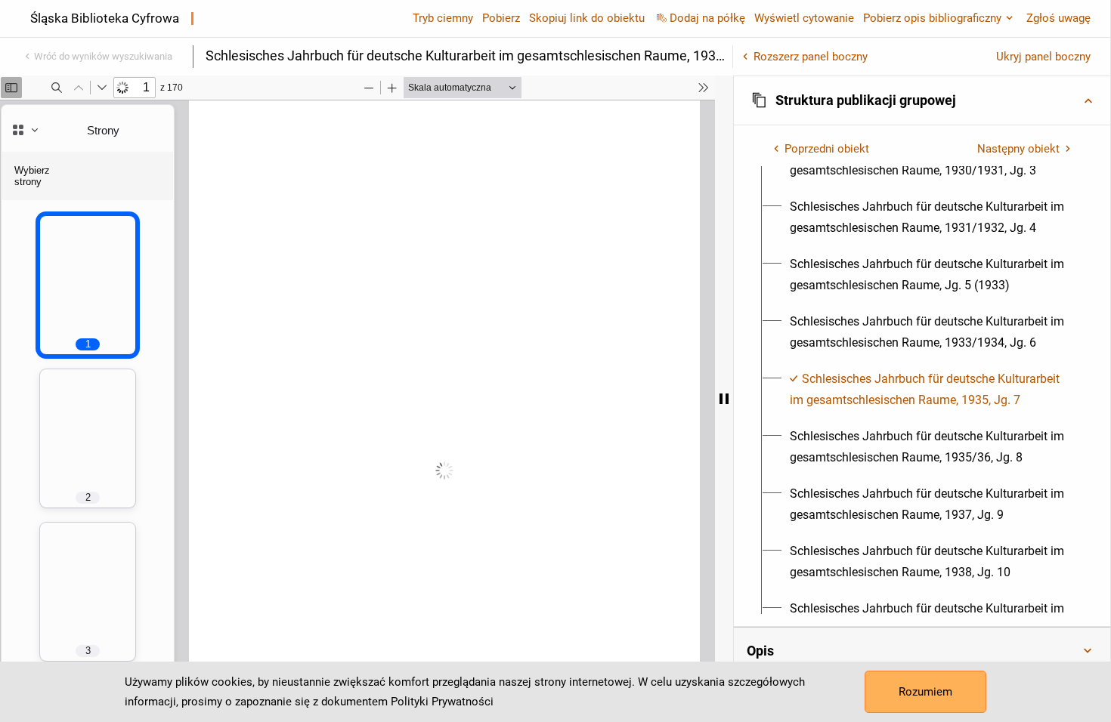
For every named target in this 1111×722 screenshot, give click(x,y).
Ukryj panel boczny (1043, 56)
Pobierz (501, 18)
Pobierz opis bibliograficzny (932, 18)
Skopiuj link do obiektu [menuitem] (587, 18)
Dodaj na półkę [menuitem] (707, 18)
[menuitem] (931, 217)
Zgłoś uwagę (1058, 18)
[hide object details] (724, 399)
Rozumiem (925, 692)
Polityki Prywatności (442, 701)
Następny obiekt (1018, 149)
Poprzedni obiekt (827, 149)
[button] (922, 100)
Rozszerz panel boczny (811, 56)
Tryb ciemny (443, 18)
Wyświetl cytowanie (804, 18)
